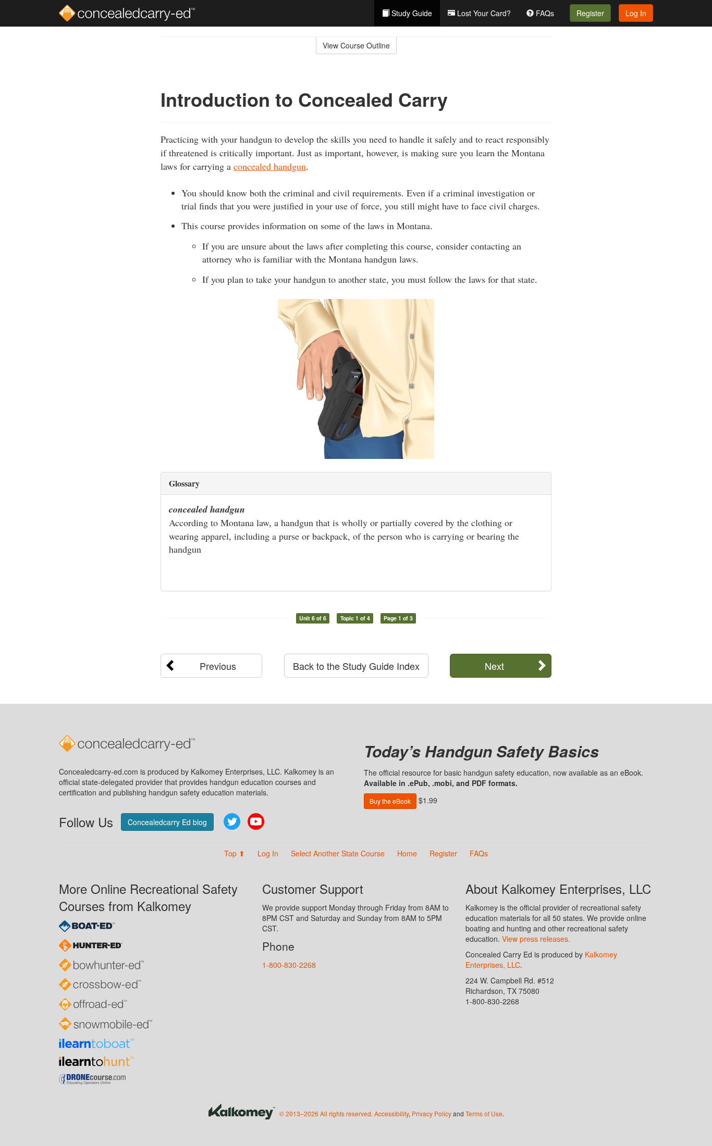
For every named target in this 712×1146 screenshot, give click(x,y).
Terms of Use (483, 1113)
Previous (218, 665)
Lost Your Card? (483, 13)
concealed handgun (270, 166)
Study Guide (410, 13)
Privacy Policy (431, 1113)
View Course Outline (356, 45)
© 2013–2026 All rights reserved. (326, 1113)
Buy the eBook (390, 800)
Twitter (232, 821)
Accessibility (391, 1113)
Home (407, 853)
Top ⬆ (234, 853)
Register (590, 13)
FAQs (544, 13)
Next (494, 665)
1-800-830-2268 (289, 965)
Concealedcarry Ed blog (167, 822)
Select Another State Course (338, 853)
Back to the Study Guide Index (356, 665)
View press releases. (536, 938)
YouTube (256, 821)
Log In (635, 13)
